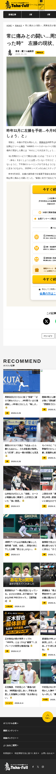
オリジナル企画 (10, 723)
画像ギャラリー (10, 738)
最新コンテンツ (10, 730)
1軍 (30, 14)
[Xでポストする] (46, 321)
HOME (9, 26)
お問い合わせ (47, 753)
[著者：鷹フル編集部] (10, 52)
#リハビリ (48, 336)
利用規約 (7, 753)
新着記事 (12, 14)
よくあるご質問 (10, 745)
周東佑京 (18, 26)
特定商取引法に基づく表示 (26, 753)
